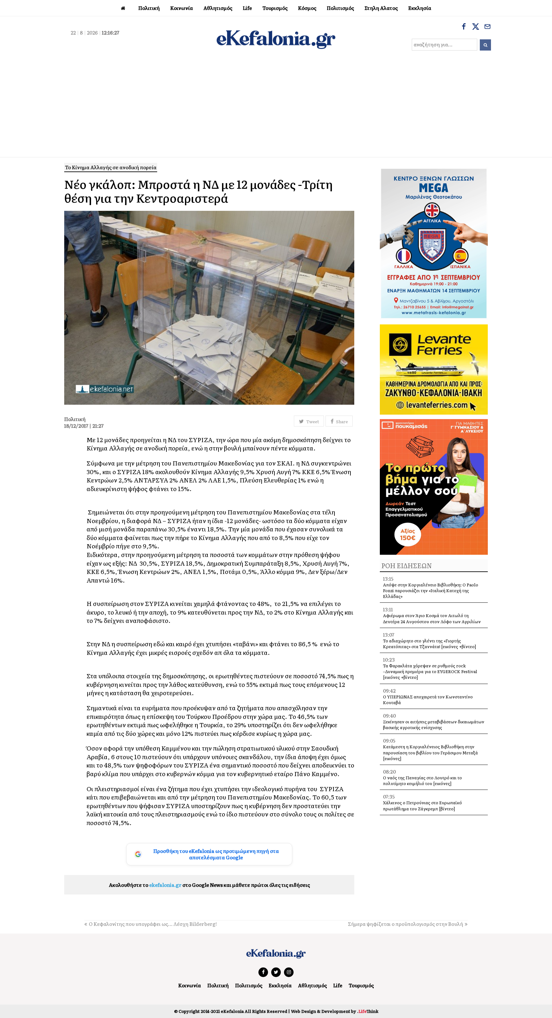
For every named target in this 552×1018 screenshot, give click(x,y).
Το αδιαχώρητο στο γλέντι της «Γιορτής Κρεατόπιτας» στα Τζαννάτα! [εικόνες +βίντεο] (429, 643)
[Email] (487, 27)
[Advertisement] (276, 109)
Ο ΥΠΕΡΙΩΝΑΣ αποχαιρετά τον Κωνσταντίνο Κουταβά (428, 699)
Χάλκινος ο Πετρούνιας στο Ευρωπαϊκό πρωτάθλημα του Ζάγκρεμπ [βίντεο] (422, 805)
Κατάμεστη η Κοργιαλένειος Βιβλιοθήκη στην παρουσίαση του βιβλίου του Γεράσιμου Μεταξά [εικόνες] (430, 752)
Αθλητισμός (312, 985)
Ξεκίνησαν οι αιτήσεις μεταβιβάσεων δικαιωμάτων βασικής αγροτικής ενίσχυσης (433, 724)
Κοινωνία (189, 985)
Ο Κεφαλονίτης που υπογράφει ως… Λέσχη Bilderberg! (153, 923)
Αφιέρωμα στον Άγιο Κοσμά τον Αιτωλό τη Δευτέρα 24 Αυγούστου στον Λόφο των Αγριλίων (432, 618)
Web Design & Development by (334, 1011)
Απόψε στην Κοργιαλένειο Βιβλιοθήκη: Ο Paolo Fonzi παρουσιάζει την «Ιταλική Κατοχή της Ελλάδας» (430, 590)
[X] (475, 27)
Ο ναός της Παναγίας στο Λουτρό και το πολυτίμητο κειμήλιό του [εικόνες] (422, 780)
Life (337, 985)
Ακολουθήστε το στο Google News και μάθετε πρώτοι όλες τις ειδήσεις (209, 884)
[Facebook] (463, 27)
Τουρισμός (361, 985)
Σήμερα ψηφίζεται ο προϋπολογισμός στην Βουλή (405, 923)
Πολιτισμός (248, 985)
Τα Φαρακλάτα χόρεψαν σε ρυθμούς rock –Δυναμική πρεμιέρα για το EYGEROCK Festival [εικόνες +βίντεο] (430, 671)
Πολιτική (218, 985)
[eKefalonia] (276, 39)
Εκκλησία (280, 985)
